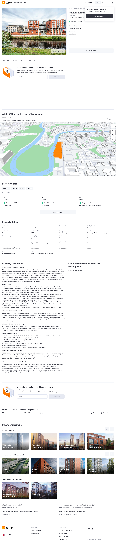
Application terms (64, 536)
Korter (70, 8)
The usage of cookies (65, 531)
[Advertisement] (58, 96)
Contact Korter (35, 533)
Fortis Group (72, 34)
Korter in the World (36, 531)
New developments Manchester (82, 8)
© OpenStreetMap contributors (108, 175)
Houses (15, 60)
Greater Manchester (25, 120)
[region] (58, 149)
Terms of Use (103, 11)
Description (31, 60)
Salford (34, 120)
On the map (6, 60)
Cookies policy (93, 11)
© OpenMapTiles (98, 175)
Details (23, 60)
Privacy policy (63, 533)
